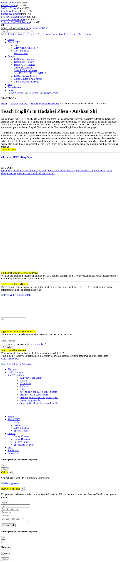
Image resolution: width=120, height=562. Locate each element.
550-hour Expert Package (13, 16)
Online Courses (9, 2)
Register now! (8, 328)
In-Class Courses (9, 8)
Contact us (13, 90)
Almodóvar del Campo (31, 377)
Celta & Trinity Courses (25, 70)
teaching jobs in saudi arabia (53, 170)
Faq (16, 45)
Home (11, 39)
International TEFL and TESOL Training (72, 34)
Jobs (10, 84)
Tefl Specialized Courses (26, 76)
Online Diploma (9, 5)
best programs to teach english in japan (86, 170)
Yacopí (23, 380)
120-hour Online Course (13, 19)
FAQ (16, 422)
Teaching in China (19, 103)
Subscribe (7, 347)
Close (5, 469)
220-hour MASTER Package (15, 22)
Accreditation (14, 87)
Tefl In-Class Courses (24, 64)
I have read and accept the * (25, 344)
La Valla (24, 386)
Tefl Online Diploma (24, 62)
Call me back (8, 525)
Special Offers (21, 53)
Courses (11, 56)
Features (18, 425)
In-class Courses (16, 375)
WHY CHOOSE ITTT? (26, 47)
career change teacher (30, 400)
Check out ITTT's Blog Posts (16, 157)
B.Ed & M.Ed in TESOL (26, 81)
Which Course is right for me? (28, 78)
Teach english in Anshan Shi (45, 103)
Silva (22, 389)
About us (12, 369)
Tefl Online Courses (24, 59)
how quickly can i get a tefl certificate (19, 170)
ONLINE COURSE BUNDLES (30, 73)
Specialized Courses (11, 14)
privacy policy (38, 344)
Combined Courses (10, 11)
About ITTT (14, 42)
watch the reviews (10, 358)
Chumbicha (25, 383)
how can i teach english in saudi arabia (36, 173)
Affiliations (13, 450)
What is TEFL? (21, 50)
